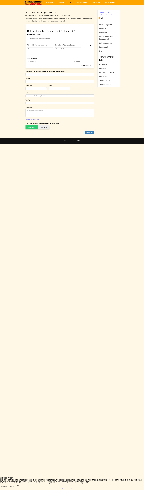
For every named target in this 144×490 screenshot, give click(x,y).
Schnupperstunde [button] (105, 43)
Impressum (79, 489)
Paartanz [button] (102, 68)
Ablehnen (18, 486)
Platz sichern (89, 132)
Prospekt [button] (102, 29)
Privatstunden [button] (104, 47)
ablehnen (44, 127)
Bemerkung (29, 107)
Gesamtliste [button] (103, 64)
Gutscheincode (32, 58)
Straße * (28, 78)
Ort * (50, 85)
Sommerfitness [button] (104, 80)
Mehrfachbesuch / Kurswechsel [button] (106, 38)
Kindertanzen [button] (104, 76)
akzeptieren (32, 127)
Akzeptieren (6, 486)
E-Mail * (28, 93)
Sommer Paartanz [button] (106, 84)
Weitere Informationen (68, 489)
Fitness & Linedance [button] (106, 72)
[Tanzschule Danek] (33, 2)
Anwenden (77, 61)
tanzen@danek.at (106, 15)
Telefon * (28, 100)
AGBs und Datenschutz (32, 119)
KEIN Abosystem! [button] (105, 25)
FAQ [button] (101, 51)
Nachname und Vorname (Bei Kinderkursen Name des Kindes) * (46, 71)
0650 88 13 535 (104, 12)
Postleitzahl (29, 85)
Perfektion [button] (103, 33)
